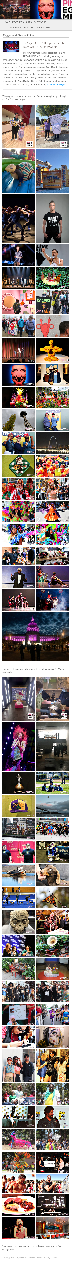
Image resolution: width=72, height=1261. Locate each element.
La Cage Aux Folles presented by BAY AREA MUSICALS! (44, 45)
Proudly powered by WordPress (16, 1258)
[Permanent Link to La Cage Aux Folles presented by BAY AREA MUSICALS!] (13, 52)
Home (7, 22)
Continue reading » (56, 84)
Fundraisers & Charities (19, 27)
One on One (43, 27)
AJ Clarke (54, 1258)
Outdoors (40, 22)
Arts (29, 22)
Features (18, 22)
